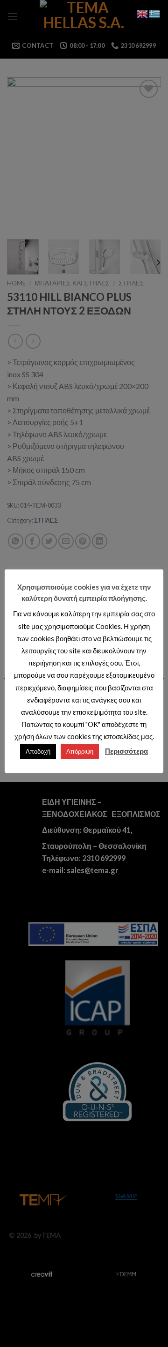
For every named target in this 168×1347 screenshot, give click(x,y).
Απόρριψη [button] (79, 751)
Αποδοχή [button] (38, 751)
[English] (143, 12)
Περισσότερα (126, 751)
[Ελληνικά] (155, 12)
